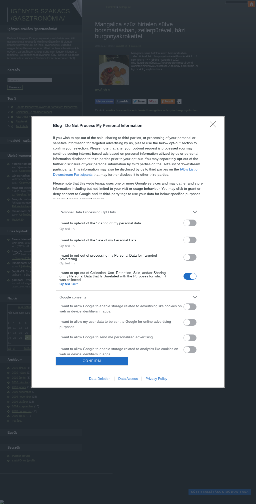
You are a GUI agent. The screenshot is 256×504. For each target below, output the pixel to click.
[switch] (190, 223)
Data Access (128, 379)
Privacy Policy (156, 379)
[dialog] (128, 252)
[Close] (214, 126)
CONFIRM (92, 361)
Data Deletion (99, 379)
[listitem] (128, 212)
